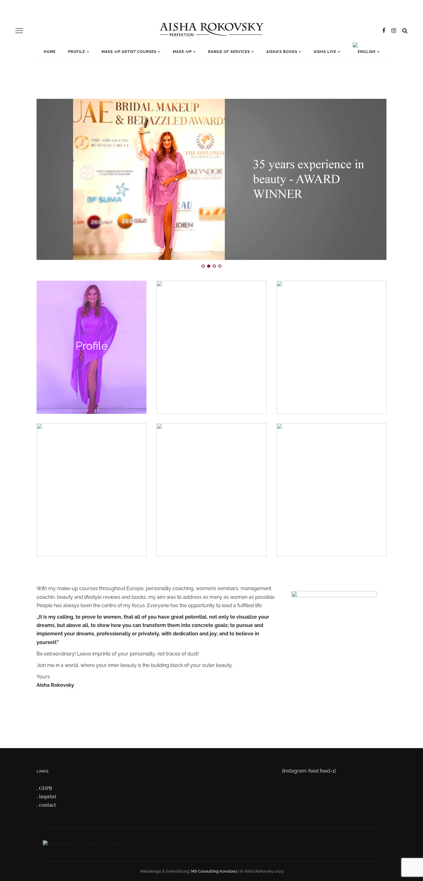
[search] (405, 30)
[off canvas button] (19, 30)
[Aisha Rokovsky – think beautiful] (82, 844)
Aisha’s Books (281, 52)
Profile (76, 52)
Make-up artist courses (129, 52)
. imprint (46, 796)
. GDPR (44, 788)
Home (50, 52)
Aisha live (325, 52)
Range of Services (229, 52)
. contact (46, 804)
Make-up (182, 52)
